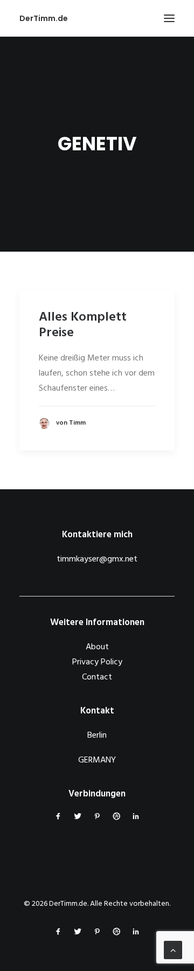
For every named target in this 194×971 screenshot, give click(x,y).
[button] (169, 18)
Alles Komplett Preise (83, 325)
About (97, 647)
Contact (97, 677)
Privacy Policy (97, 662)
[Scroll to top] (173, 950)
